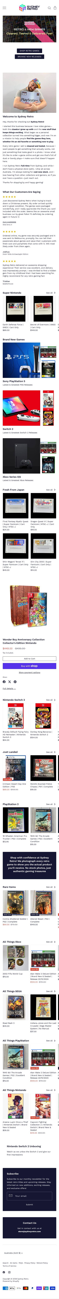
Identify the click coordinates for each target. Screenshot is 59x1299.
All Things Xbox (12, 941)
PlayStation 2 (11, 804)
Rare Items (9, 887)
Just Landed (10, 752)
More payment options (29, 672)
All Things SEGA (12, 991)
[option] (29, 40)
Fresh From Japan (13, 489)
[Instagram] (9, 1272)
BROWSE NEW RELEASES (29, 57)
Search (6, 1263)
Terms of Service (9, 1266)
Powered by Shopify (11, 1281)
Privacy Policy (29, 1263)
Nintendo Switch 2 (14, 700)
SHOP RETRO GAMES (29, 51)
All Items (13, 1263)
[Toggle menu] (4, 8)
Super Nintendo (12, 292)
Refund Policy (42, 1263)
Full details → (9, 688)
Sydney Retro (22, 1279)
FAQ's (21, 1263)
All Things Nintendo (14, 1090)
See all (49, 293)
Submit (29, 1204)
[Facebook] (4, 1272)
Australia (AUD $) (12, 1253)
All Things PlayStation (16, 1040)
